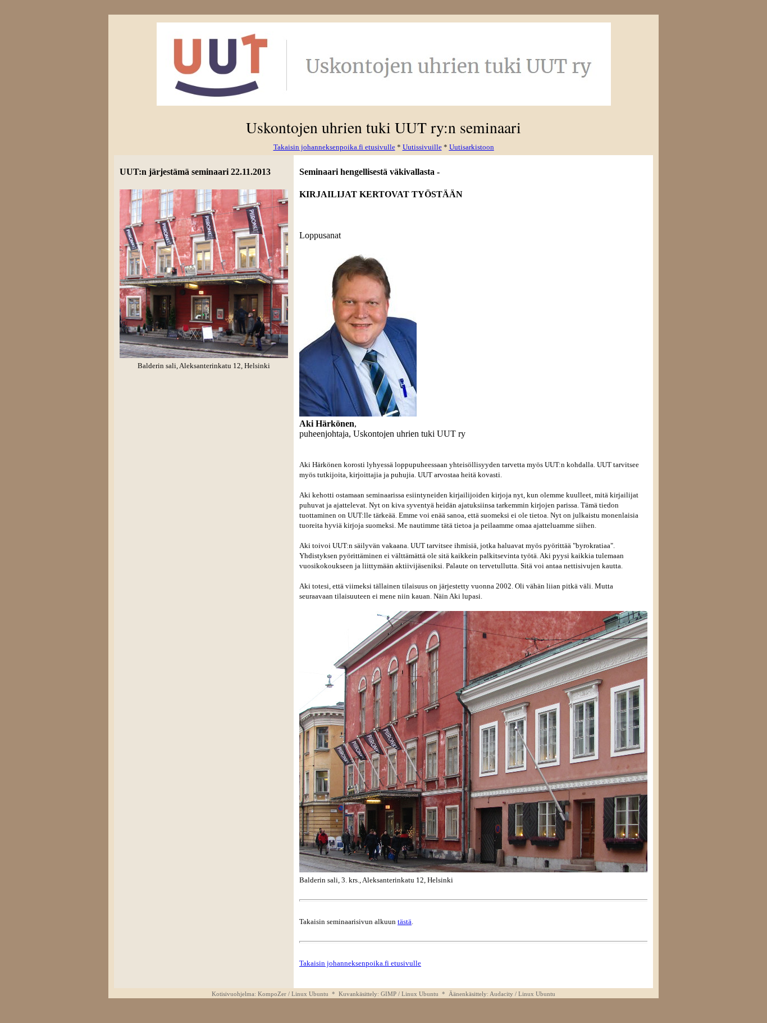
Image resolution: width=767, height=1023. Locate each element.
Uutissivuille (422, 147)
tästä (405, 921)
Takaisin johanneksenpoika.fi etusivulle (360, 963)
